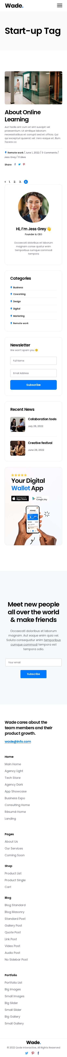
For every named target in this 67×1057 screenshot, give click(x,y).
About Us (11, 842)
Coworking (19, 294)
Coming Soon (15, 855)
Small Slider (13, 1010)
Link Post (11, 939)
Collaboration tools (42, 419)
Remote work (15, 152)
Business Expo (15, 798)
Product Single (15, 880)
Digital (16, 308)
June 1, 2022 (32, 152)
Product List (13, 873)
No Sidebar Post (16, 960)
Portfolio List (13, 983)
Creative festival (40, 443)
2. (15, 182)
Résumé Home (15, 812)
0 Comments (49, 152)
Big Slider (11, 1003)
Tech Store (12, 778)
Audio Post (12, 953)
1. (9, 182)
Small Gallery (14, 1023)
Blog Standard (15, 905)
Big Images (13, 989)
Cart (8, 887)
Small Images (14, 996)
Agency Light (14, 771)
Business (18, 287)
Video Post (12, 946)
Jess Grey (10, 157)
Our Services (14, 848)
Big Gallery (12, 1017)
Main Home (13, 764)
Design (17, 301)
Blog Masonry (14, 912)
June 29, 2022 (36, 450)
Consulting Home (17, 805)
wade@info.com (18, 741)
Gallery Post (13, 925)
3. (20, 182)
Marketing (19, 316)
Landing (10, 819)
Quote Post (13, 932)
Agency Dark (14, 785)
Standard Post (15, 919)
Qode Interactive (26, 1047)
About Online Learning (23, 115)
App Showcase (16, 791)
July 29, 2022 (35, 426)
